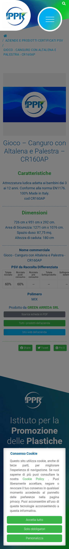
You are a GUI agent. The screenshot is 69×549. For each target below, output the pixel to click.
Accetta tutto (34, 520)
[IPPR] (15, 15)
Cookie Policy (35, 479)
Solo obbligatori (34, 529)
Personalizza (34, 538)
